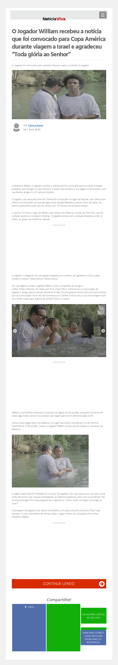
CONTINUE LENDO (58, 584)
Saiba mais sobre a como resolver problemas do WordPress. (93, 637)
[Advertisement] (59, 158)
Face (30, 607)
